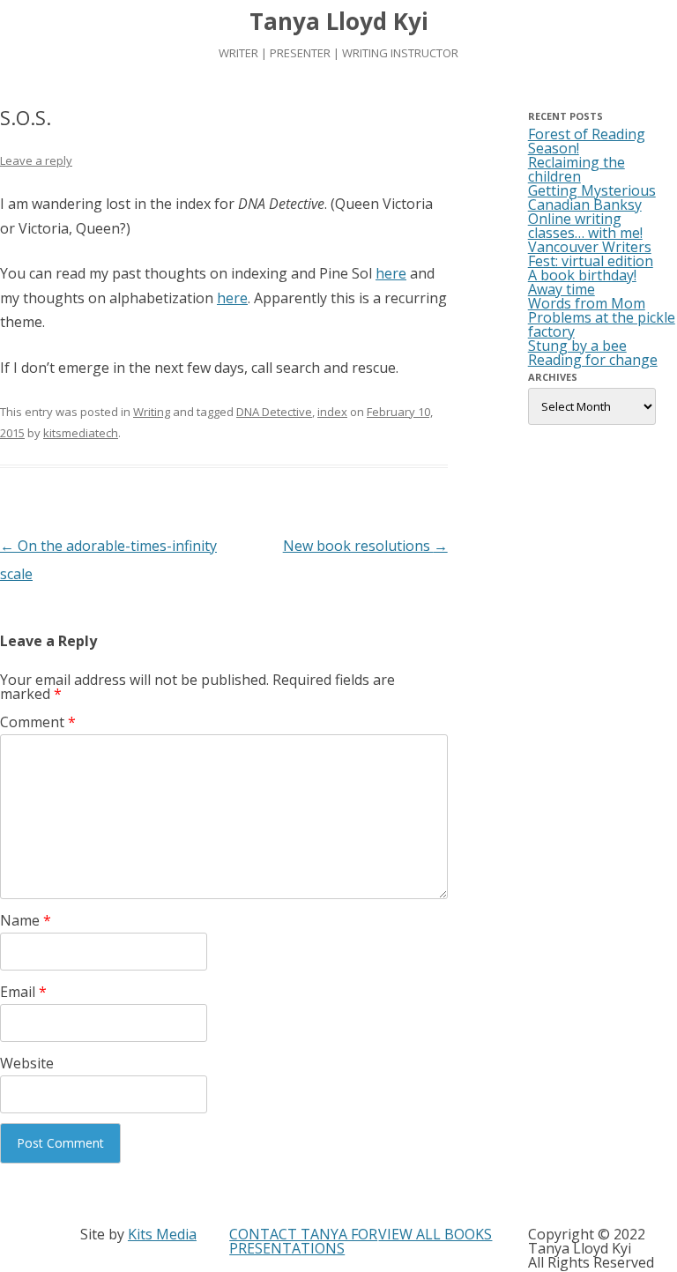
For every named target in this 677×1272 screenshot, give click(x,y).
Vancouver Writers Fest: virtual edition (590, 254)
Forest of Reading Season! (586, 141)
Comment (38, 722)
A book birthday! (582, 275)
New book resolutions (365, 545)
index (332, 412)
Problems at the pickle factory (601, 324)
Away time (561, 289)
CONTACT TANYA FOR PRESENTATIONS (303, 1241)
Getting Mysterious (592, 190)
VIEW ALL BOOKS (435, 1234)
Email (23, 991)
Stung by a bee (577, 345)
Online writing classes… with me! (585, 225)
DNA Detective (274, 412)
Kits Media (162, 1234)
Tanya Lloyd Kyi (338, 21)
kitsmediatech (80, 433)
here (391, 273)
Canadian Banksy (585, 204)
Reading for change (593, 359)
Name (25, 920)
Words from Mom (586, 303)
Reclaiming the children (576, 169)
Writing (151, 412)
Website (27, 1063)
